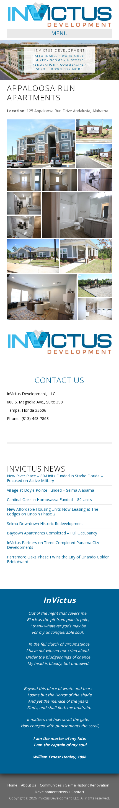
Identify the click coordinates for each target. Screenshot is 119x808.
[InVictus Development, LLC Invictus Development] (59, 14)
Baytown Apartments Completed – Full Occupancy (52, 533)
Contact (77, 791)
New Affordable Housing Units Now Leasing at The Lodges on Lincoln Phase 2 (52, 512)
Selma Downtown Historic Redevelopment (45, 523)
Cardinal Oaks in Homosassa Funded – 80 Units (49, 499)
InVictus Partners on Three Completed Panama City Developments (53, 545)
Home (12, 785)
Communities (51, 785)
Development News (51, 791)
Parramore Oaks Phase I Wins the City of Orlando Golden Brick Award (58, 559)
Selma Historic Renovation (87, 785)
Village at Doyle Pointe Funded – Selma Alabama (50, 490)
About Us (28, 785)
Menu (59, 33)
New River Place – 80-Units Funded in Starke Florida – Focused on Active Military (55, 478)
